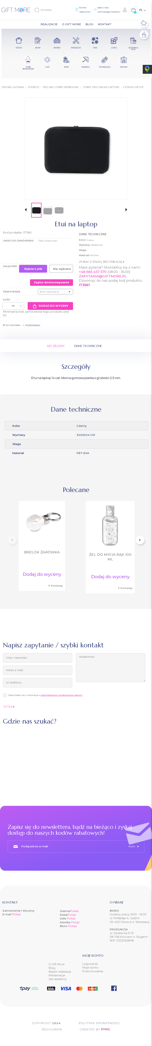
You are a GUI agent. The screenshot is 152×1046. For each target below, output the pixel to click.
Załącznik (10, 266)
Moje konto (90, 967)
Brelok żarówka (42, 552)
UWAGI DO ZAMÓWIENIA (18, 240)
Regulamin (52, 1029)
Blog (52, 968)
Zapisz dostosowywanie (51, 282)
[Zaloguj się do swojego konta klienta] (125, 10)
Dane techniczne (88, 346)
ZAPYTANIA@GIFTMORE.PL (103, 276)
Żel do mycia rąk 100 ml (110, 556)
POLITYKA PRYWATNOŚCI (99, 1023)
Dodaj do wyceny (53, 305)
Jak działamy (58, 979)
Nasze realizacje (60, 971)
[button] (26, 210)
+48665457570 (84, 12)
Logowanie (90, 964)
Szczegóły (56, 346)
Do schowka (13, 325)
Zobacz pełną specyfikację (101, 262)
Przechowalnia (92, 971)
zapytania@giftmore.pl (108, 12)
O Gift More (57, 964)
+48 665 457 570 (93, 272)
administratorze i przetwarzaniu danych (61, 695)
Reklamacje (57, 975)
